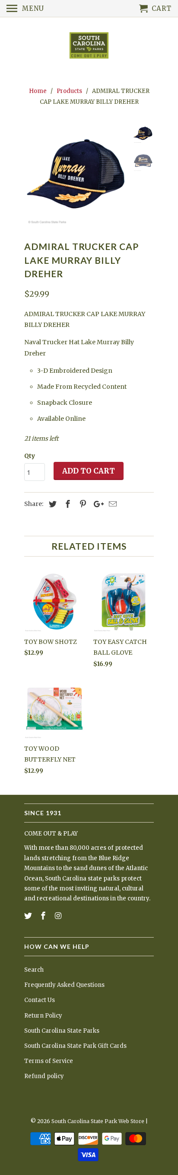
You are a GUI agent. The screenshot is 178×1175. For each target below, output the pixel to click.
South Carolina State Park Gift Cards (75, 1046)
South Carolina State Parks (61, 1030)
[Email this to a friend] (111, 504)
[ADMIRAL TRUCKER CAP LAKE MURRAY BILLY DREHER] (76, 175)
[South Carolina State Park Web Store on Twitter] (29, 916)
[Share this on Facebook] (66, 504)
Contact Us (39, 1000)
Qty (29, 456)
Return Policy (43, 1015)
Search (34, 969)
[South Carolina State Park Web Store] (89, 46)
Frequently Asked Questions (64, 985)
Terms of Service (48, 1061)
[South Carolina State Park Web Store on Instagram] (59, 916)
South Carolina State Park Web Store (97, 1121)
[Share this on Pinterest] (82, 504)
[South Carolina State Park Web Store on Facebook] (44, 916)
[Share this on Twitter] (51, 504)
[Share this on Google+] (96, 504)
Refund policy (44, 1076)
